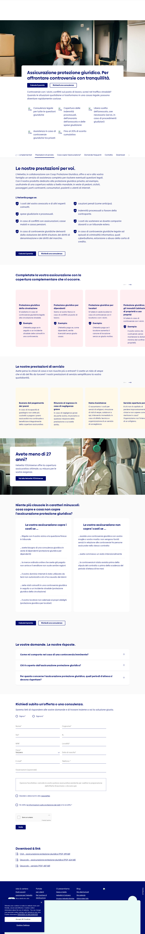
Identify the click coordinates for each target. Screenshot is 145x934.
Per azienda (81, 895)
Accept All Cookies (23, 919)
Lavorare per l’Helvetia (24, 895)
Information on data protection (27, 914)
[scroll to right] (131, 284)
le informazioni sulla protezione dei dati (43, 805)
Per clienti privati (83, 892)
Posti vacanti (20, 892)
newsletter (45, 796)
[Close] (41, 902)
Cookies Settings (23, 925)
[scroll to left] (126, 284)
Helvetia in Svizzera (63, 895)
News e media (61, 892)
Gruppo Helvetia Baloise (65, 898)
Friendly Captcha (46, 820)
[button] (37, 85)
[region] (23, 915)
